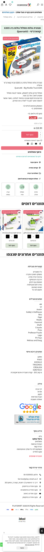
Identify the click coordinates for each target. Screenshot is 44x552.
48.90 (34, 240)
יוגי (41, 307)
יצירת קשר (38, 446)
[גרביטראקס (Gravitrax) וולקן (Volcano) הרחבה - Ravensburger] (33, 231)
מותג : (39, 118)
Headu (39, 319)
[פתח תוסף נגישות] (42, 531)
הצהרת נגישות (36, 444)
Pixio (40, 330)
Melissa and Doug (34, 340)
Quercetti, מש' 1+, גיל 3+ (11, 38)
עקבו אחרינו (37, 451)
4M (40, 304)
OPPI (40, 357)
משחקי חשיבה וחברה (34, 274)
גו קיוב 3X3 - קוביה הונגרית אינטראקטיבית (26, 372)
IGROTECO (37, 370)
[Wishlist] (10, 4)
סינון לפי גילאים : (36, 113)
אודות (39, 391)
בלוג (40, 436)
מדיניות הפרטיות (29, 545)
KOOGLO (38, 362)
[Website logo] (24, 5)
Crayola (38, 327)
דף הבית (38, 389)
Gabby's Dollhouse (34, 312)
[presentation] (3, 12)
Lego (40, 335)
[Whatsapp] (2, 544)
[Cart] (2, 4)
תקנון (40, 394)
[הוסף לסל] (19, 222)
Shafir (39, 325)
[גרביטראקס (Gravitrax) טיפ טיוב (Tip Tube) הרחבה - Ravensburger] (11, 230)
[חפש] (38, 4)
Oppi (40, 317)
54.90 (12, 240)
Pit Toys (38, 337)
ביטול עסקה (37, 439)
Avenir (39, 309)
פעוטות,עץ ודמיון (35, 282)
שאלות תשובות (36, 399)
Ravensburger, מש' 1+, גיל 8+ (11, 212)
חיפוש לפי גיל (37, 289)
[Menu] (42, 4)
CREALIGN (37, 367)
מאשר (22, 548)
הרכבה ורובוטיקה (35, 279)
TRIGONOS (37, 364)
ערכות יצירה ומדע (35, 277)
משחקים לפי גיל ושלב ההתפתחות (29, 449)
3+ (29, 113)
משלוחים (38, 441)
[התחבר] (6, 4)
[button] (39, 38)
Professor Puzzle (35, 332)
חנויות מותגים (37, 287)
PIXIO (39, 359)
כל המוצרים (37, 271)
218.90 (39, 128)
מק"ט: (40, 123)
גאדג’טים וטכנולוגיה (34, 284)
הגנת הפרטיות (36, 396)
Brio (40, 314)
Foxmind (38, 322)
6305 (36, 123)
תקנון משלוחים (22, 12)
